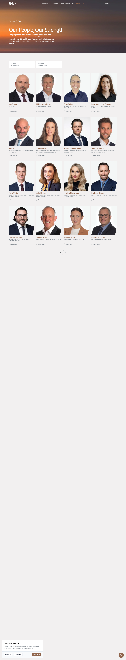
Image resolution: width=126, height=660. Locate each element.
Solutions (45, 3)
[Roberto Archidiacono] (104, 220)
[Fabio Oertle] (22, 176)
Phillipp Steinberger (43, 104)
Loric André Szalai (15, 237)
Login (107, 3)
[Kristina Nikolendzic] (77, 176)
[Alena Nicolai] (49, 131)
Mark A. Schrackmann (72, 149)
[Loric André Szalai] (22, 220)
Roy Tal (11, 149)
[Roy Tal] (22, 131)
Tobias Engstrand (97, 149)
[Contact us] (121, 655)
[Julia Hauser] (49, 176)
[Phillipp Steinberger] (49, 87)
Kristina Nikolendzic (71, 193)
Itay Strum (13, 104)
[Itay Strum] (22, 87)
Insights (55, 3)
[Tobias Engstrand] (104, 131)
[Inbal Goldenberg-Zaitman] (104, 87)
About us (79, 3)
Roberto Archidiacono (99, 237)
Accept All (36, 654)
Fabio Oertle (13, 193)
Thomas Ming (41, 237)
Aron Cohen (68, 104)
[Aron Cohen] (77, 87)
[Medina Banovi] (77, 220)
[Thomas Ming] (49, 220)
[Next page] (69, 252)
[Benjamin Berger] (104, 176)
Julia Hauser (41, 193)
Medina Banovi (69, 237)
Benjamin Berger (97, 193)
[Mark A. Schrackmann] (77, 131)
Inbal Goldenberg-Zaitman (101, 104)
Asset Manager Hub (67, 3)
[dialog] (22, 649)
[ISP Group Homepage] (12, 3)
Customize (18, 654)
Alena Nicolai (41, 149)
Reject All (8, 654)
